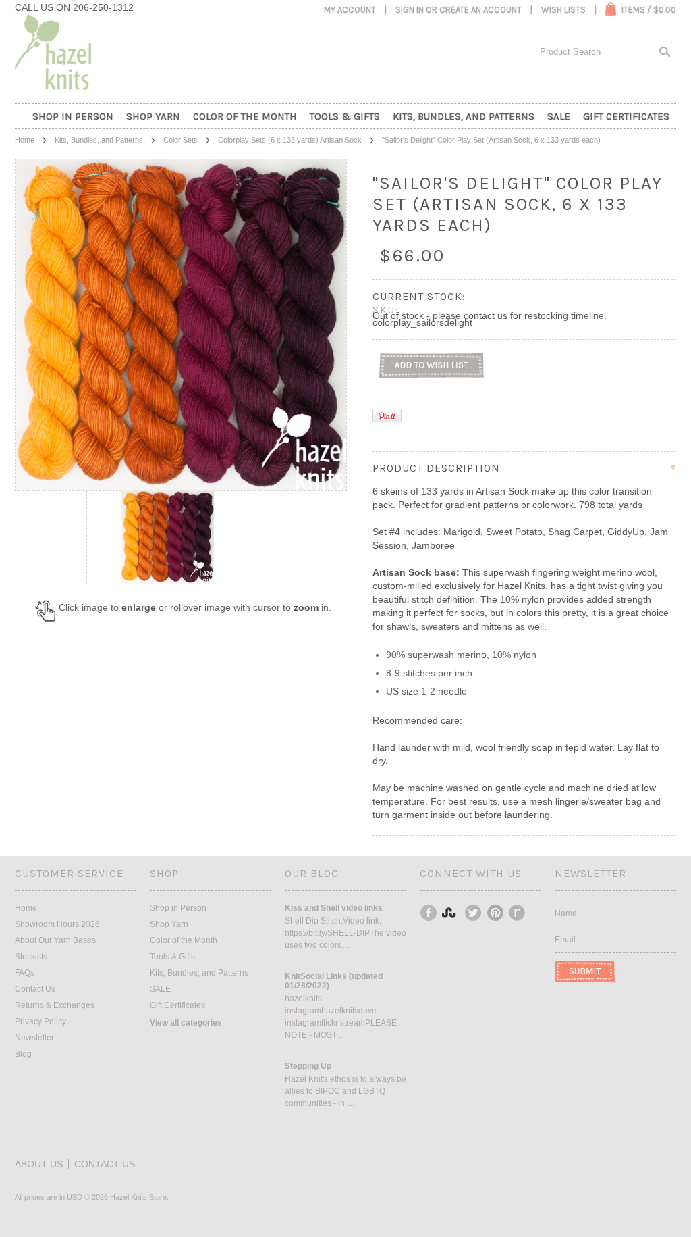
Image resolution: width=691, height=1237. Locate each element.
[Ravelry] (517, 913)
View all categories (186, 1023)
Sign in (409, 10)
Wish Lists (563, 10)
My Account (350, 10)
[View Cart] (610, 9)
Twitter (473, 912)
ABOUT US (39, 1164)
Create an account (480, 10)
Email (565, 939)
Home (24, 140)
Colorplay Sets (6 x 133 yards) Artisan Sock (290, 140)
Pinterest (496, 912)
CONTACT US (104, 1164)
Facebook (429, 912)
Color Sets (180, 140)
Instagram (451, 912)
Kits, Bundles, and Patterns (99, 140)
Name (566, 913)
